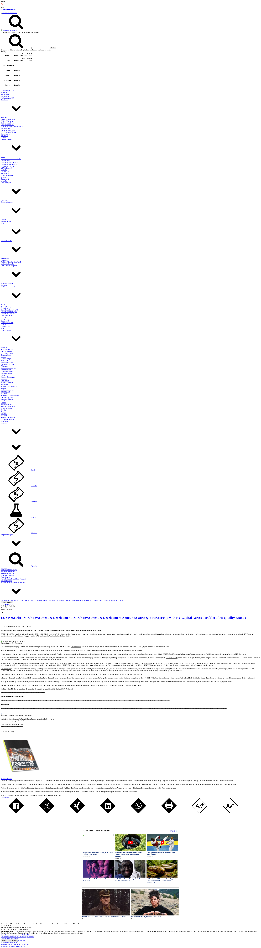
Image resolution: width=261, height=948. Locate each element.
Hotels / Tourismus (7, 382)
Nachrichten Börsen (7, 937)
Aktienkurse (5, 258)
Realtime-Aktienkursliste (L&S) (11, 262)
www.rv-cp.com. (221, 708)
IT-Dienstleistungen (7, 390)
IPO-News (4, 136)
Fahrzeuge (4, 366)
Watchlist (34, 566)
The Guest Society (171, 658)
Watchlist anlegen (6, 581)
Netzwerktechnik (6, 408)
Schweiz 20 (4, 177)
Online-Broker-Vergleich (9, 266)
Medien (3, 219)
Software (4, 415)
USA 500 (4, 170)
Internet (3, 388)
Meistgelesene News (7, 125)
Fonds (33, 470)
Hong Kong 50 (6, 183)
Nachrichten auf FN (7, 98)
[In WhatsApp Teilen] (138, 813)
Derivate (34, 501)
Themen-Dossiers (6, 139)
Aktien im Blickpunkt (8, 119)
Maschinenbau (5, 401)
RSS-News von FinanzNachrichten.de (13, 946)
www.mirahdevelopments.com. (160, 700)
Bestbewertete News (7, 123)
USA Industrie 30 (6, 168)
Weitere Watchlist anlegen (9, 570)
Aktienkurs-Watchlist (7, 573)
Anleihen (34, 486)
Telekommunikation (7, 419)
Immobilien (4, 384)
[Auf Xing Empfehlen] (77, 813)
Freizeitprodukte (6, 370)
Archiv (3, 223)
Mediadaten (21, 940)
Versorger (4, 423)
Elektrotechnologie (7, 362)
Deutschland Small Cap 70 (9, 162)
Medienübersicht (6, 221)
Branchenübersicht (7, 202)
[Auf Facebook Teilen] (16, 813)
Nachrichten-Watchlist (8, 571)
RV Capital (248, 634)
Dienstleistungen (6, 359)
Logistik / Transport (7, 397)
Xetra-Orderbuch (16, 935)
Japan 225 (4, 181)
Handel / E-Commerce (8, 377)
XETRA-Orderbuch (7, 283)
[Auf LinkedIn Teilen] (108, 813)
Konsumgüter (5, 392)
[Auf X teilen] (46, 813)
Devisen (34, 533)
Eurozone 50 (5, 173)
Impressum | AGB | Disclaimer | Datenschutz (15, 944)
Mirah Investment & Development (55, 634)
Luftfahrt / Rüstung (7, 399)
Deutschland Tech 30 (7, 166)
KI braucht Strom (6, 779)
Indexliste (4, 306)
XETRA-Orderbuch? (8, 287)
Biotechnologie (6, 355)
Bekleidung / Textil (7, 353)
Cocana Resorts (76, 647)
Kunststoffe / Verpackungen (10, 395)
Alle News (4, 100)
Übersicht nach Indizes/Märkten (11, 159)
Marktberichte (5, 128)
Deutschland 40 (6, 161)
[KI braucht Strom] (20, 777)
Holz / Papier (5, 381)
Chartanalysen (5, 134)
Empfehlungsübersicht (8, 130)
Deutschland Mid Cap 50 (9, 164)
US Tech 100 (5, 172)
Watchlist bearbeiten (7, 575)
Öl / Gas (3, 410)
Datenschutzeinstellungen (9, 940)
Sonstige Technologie (8, 417)
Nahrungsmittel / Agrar (8, 406)
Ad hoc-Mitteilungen (8, 9)
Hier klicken (5, 797)
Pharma (3, 412)
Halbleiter (4, 375)
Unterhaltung (5, 421)
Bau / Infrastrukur (6, 351)
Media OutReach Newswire (25, 634)
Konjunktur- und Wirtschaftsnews (12, 126)
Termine (3, 137)
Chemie (3, 357)
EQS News (50, 719)
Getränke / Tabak (6, 373)
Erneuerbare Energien (8, 364)
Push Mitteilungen (7, 602)
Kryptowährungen (7, 535)
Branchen (4, 200)
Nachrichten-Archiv (12, 938)
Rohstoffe (4, 414)
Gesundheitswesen (7, 371)
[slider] (4, 611)
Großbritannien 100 (7, 175)
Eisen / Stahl (5, 360)
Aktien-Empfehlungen (21, 937)
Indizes (3, 157)
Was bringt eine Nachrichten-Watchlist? (13, 579)
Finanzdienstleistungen (8, 368)
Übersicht (4, 285)
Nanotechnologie (6, 404)
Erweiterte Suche (8, 90)
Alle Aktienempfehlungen (9, 132)
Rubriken (4, 117)
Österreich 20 (5, 179)
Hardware (4, 379)
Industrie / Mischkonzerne (9, 386)
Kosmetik (4, 393)
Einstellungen (5, 577)
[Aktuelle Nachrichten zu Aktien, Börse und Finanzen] (9, 13)
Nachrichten (5, 94)
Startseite (4, 92)
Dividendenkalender (7, 264)
